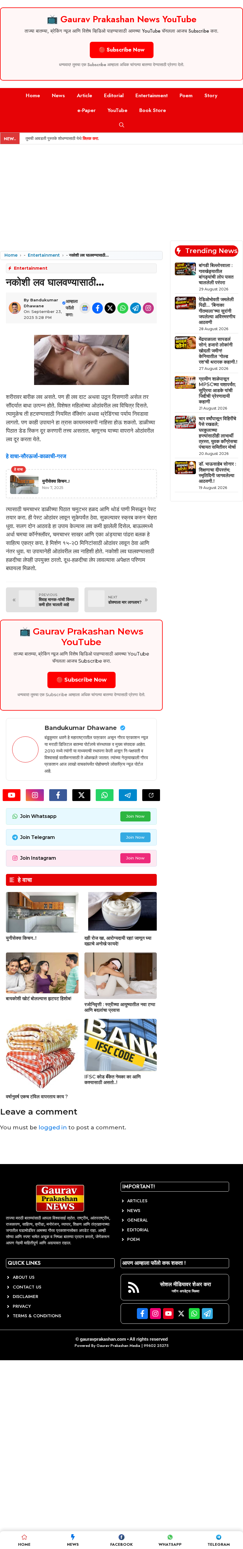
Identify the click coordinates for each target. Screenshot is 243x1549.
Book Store (152, 110)
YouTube (117, 110)
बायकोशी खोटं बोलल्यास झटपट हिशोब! (38, 998)
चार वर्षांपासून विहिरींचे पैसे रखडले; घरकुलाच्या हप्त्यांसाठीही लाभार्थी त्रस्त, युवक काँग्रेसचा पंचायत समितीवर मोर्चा (218, 433)
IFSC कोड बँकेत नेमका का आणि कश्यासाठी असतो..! (112, 1079)
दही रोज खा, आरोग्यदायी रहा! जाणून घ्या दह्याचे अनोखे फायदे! (117, 941)
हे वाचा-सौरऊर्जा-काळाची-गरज (36, 456)
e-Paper (86, 110)
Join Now (135, 816)
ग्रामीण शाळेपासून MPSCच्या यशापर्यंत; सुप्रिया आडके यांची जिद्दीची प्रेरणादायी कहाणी (217, 390)
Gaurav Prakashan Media (118, 1345)
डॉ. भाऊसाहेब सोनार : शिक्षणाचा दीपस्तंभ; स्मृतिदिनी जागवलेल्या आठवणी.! (217, 472)
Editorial (114, 95)
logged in (53, 1127)
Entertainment (151, 95)
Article (84, 95)
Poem (186, 95)
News (58, 95)
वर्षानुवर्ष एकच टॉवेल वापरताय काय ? (37, 1096)
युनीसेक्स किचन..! (21, 938)
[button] (121, 125)
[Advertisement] (121, 188)
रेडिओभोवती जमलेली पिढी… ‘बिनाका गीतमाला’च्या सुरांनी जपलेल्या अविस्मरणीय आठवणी (217, 311)
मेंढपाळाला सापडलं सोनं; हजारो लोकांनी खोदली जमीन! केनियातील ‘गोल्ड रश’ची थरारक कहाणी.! (218, 350)
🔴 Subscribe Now (122, 50)
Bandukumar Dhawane (80, 727)
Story (210, 95)
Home (33, 95)
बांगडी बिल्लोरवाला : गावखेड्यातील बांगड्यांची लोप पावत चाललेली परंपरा (216, 274)
